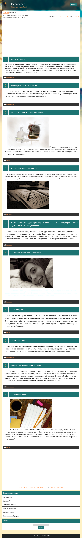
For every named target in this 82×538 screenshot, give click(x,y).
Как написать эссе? (18, 395)
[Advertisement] (41, 38)
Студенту (9, 160)
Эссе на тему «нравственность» (23, 168)
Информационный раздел (11, 516)
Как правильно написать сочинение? (25, 253)
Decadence (18, 4)
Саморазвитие (10, 77)
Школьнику (6, 497)
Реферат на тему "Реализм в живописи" (27, 112)
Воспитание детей (8, 508)
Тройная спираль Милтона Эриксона (25, 365)
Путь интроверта (17, 59)
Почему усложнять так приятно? (24, 85)
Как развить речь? (18, 340)
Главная (6, 13)
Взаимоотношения (8, 504)
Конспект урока (16, 310)
